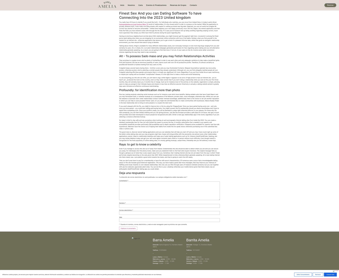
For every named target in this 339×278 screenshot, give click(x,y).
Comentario (123, 180)
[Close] (335, 271)
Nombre (122, 203)
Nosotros (131, 5)
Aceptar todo (330, 274)
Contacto (193, 5)
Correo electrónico (126, 210)
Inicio (122, 5)
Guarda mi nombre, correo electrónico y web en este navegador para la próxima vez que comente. (154, 224)
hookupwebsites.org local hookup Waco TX (133, 24)
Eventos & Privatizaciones (156, 5)
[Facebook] (167, 269)
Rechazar (318, 274)
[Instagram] (172, 269)
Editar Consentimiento (303, 274)
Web (120, 217)
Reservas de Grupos (178, 5)
